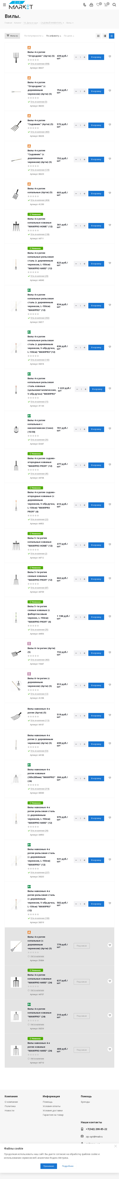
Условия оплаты (51, 1106)
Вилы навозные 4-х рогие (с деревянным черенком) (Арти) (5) (40, 739)
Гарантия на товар (53, 1114)
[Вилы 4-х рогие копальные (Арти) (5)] (16, 194)
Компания (11, 1096)
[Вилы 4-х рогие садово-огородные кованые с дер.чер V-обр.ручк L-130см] (16, 505)
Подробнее (67, 1166)
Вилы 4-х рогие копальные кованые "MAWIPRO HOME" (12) (40, 222)
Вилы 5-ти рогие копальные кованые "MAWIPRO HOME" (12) (40, 541)
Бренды (85, 1101)
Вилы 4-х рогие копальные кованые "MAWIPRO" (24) (39, 1012)
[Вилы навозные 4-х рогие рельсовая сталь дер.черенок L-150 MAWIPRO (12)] (16, 860)
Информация (51, 1096)
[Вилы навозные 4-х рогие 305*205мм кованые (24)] (16, 779)
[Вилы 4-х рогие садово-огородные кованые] (16, 465)
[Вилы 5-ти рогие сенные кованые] (16, 579)
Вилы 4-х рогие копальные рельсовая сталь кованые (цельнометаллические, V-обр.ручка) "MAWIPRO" (42, 386)
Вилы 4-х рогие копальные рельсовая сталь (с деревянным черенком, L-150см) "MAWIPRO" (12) (41, 302)
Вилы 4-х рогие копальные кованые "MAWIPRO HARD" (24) (40, 978)
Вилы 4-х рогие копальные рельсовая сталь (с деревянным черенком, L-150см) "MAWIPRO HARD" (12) (41, 260)
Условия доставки (53, 1110)
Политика (10, 1106)
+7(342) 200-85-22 (96, 1129)
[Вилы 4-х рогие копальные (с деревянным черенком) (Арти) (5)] (16, 946)
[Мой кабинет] (91, 4)
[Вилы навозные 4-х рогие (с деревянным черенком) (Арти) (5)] (16, 744)
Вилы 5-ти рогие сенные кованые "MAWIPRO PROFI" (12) (40, 576)
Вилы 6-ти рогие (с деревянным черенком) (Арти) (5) (40, 682)
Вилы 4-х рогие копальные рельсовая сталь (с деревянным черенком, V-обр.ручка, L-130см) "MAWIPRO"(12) (41, 344)
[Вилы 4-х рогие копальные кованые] (16, 226)
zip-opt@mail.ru (94, 1136)
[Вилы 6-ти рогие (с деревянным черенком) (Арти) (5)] (16, 686)
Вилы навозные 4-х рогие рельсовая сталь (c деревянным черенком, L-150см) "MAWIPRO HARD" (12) (41, 815)
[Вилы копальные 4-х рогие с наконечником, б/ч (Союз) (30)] (16, 429)
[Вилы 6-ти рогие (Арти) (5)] (16, 653)
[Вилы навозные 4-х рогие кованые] (16, 1050)
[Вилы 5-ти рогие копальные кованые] (16, 545)
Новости (9, 1110)
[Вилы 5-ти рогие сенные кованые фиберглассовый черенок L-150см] (16, 617)
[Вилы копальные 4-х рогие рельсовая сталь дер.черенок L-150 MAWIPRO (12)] (16, 306)
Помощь (48, 1101)
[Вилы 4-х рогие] (16, 57)
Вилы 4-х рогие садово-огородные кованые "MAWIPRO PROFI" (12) (41, 462)
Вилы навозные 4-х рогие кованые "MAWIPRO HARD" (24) (40, 1046)
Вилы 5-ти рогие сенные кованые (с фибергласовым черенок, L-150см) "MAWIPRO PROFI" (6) (39, 614)
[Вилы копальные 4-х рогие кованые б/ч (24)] (16, 1016)
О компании (11, 1101)
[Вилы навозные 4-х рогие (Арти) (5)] (16, 716)
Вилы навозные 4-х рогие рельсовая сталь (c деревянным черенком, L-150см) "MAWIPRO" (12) (41, 857)
